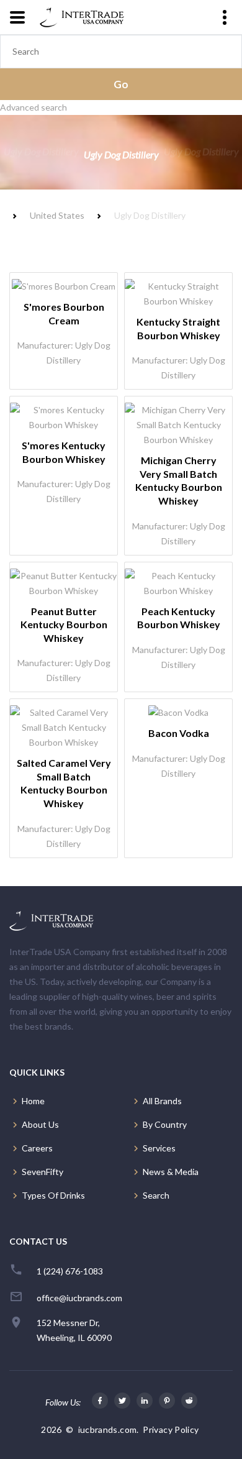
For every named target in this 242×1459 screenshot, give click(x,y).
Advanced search (33, 107)
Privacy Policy (171, 1429)
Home (33, 1100)
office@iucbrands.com (79, 1297)
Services (159, 1148)
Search (156, 1195)
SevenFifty (42, 1171)
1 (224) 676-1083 (70, 1271)
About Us (40, 1124)
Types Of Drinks (53, 1195)
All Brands (162, 1100)
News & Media (171, 1171)
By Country (165, 1124)
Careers (37, 1148)
